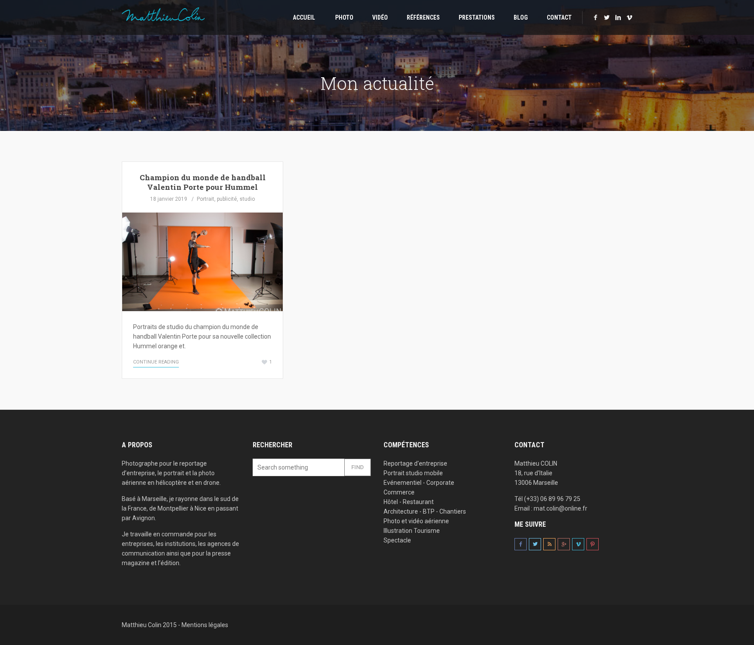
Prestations (477, 17)
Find (357, 467)
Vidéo (380, 17)
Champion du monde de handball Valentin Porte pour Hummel (203, 182)
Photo (343, 17)
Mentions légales (205, 624)
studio (247, 199)
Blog (521, 17)
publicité (227, 199)
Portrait (205, 199)
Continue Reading (156, 362)
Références (423, 17)
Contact (559, 17)
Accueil (303, 17)
